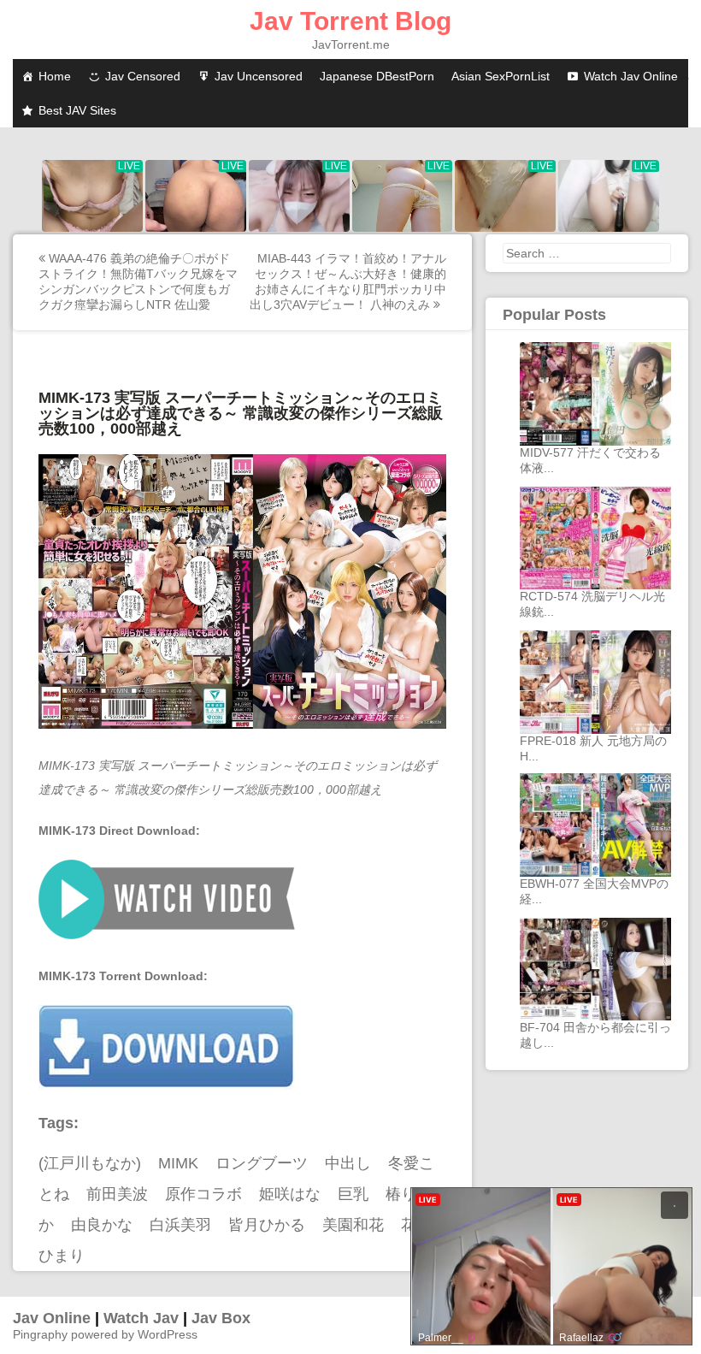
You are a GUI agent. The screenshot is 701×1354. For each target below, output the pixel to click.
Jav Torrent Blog (350, 21)
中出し (348, 1163)
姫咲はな (290, 1194)
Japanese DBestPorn (377, 76)
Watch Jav (141, 1318)
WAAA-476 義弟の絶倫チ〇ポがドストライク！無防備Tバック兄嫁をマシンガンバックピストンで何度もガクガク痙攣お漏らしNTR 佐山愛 (138, 281)
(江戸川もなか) (89, 1163)
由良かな (102, 1224)
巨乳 (353, 1194)
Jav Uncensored (259, 76)
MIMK (178, 1163)
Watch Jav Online (631, 76)
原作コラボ (203, 1194)
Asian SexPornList (500, 76)
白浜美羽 (180, 1224)
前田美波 (117, 1194)
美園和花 (353, 1224)
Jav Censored (142, 76)
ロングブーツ (261, 1163)
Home (54, 76)
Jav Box (220, 1318)
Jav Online (52, 1318)
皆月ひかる (266, 1224)
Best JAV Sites (77, 110)
